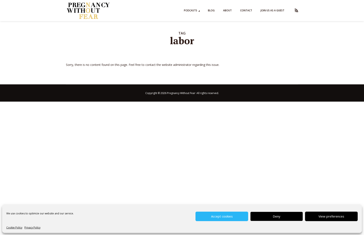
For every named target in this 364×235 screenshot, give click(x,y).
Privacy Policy (32, 227)
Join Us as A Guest (272, 10)
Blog (211, 10)
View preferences (331, 216)
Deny (276, 216)
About (227, 10)
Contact (246, 10)
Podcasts (190, 10)
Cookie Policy (14, 227)
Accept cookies (222, 216)
